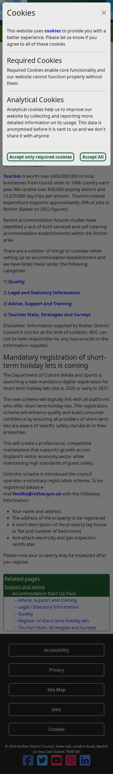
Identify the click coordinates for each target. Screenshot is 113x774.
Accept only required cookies (40, 157)
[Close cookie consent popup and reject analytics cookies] (104, 12)
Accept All (93, 157)
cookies (52, 31)
